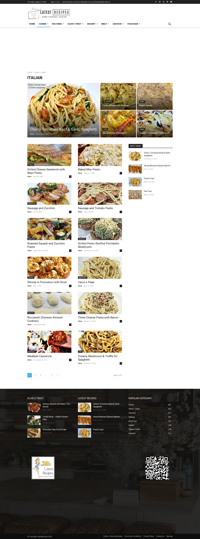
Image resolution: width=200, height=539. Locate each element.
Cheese (30, 165)
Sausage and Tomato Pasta (95, 208)
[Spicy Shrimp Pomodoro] (118, 123)
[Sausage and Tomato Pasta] (100, 194)
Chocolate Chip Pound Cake (54, 429)
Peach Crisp (149, 178)
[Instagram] (159, 2)
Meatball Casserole (39, 356)
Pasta (33, 125)
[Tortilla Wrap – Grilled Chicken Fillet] (34, 420)
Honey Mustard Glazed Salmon (157, 166)
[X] (163, 2)
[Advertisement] (100, 48)
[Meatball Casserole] (49, 342)
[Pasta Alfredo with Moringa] (118, 96)
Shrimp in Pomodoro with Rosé (47, 282)
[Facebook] (156, 2)
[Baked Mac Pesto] (100, 155)
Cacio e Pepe (86, 282)
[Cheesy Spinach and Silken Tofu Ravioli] (34, 407)
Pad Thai (148, 191)
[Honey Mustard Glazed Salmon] (135, 169)
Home (29, 72)
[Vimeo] (167, 2)
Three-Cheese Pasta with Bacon (98, 317)
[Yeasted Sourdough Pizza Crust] (155, 123)
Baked (142, 102)
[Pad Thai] (135, 194)
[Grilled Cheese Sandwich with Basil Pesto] (49, 155)
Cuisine (36, 72)
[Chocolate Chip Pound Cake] (34, 433)
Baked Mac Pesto (89, 169)
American (82, 239)
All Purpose (108, 102)
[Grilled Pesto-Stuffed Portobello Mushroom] (100, 229)
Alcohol (30, 277)
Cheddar (82, 313)
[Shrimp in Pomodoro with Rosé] (49, 268)
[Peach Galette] (155, 96)
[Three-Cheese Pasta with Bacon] (100, 303)
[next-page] (57, 375)
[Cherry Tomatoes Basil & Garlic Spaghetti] (63, 110)
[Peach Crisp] (135, 181)
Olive (29, 176)
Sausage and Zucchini (41, 208)
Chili (105, 129)
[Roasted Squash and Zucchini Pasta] (49, 229)
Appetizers (32, 203)
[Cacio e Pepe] (100, 268)
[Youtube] (171, 2)
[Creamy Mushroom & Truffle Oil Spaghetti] (100, 342)
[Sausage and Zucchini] (49, 194)
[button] (169, 24)
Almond (31, 313)
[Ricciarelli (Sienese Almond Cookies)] (49, 303)
